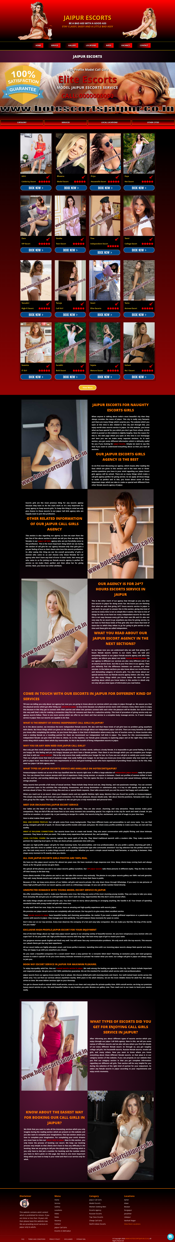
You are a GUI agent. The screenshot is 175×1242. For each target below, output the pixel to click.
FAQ (22, 1239)
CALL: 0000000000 (87, 96)
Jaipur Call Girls (44, 541)
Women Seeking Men (97, 1207)
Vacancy (125, 45)
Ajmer (126, 1200)
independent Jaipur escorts (126, 772)
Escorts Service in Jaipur (136, 658)
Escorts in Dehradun (63, 1231)
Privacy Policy (54, 1239)
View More (87, 387)
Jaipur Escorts (119, 444)
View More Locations (132, 1224)
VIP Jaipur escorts (94, 869)
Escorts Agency (95, 1210)
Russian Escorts (95, 1213)
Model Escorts (94, 1203)
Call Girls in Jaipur (69, 707)
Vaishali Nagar (130, 1220)
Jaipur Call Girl (46, 755)
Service (54, 45)
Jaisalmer (128, 1213)
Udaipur (127, 1217)
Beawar (127, 1207)
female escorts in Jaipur (38, 915)
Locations (91, 45)
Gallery (72, 45)
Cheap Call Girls (95, 1220)
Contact (144, 45)
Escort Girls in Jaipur (55, 1140)
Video (57, 1213)
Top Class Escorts (96, 1217)
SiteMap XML (81, 1239)
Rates (108, 45)
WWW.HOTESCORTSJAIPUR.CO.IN (137, 1238)
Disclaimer (68, 1239)
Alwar (126, 1203)
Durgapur (128, 1210)
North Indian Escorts (97, 1224)
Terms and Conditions (36, 1239)
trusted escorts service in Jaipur (69, 968)
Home (38, 45)
